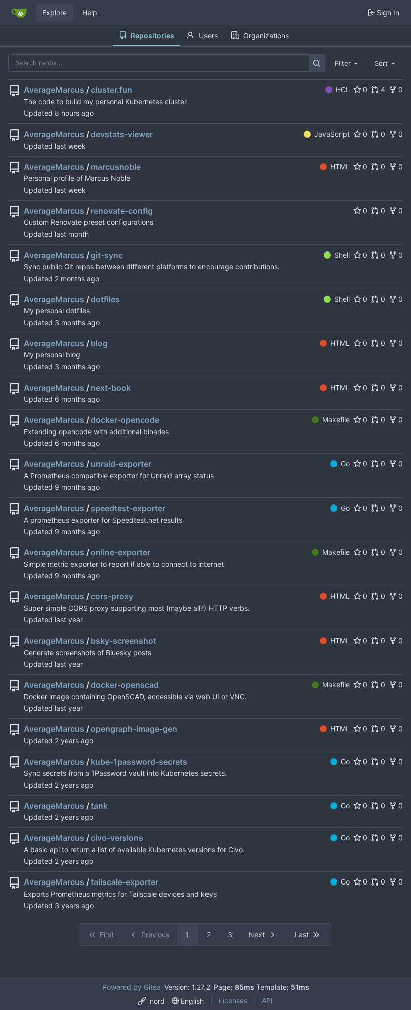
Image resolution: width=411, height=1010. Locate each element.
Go (345, 463)
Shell (342, 254)
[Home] (19, 13)
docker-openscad (125, 685)
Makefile (336, 419)
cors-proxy (112, 596)
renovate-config (122, 211)
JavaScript (332, 134)
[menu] (151, 1001)
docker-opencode (125, 420)
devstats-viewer (122, 134)
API (267, 1000)
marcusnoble (116, 167)
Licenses (233, 1000)
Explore (54, 12)
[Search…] (317, 63)
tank (99, 806)
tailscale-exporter (124, 882)
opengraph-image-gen (134, 729)
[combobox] (347, 63)
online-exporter (120, 552)
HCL (343, 89)
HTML (340, 166)
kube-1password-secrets (139, 761)
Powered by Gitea (131, 987)
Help (89, 12)
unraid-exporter (121, 464)
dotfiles (105, 299)
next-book (111, 388)
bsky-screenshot (123, 641)
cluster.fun (111, 90)
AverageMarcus (54, 90)
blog (99, 343)
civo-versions (117, 838)
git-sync (107, 255)
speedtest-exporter (128, 508)
